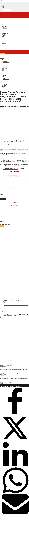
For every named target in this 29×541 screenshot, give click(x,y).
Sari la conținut (2, 0)
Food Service (3, 46)
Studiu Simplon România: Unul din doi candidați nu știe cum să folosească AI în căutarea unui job (13, 369)
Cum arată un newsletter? (14, 205)
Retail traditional (5, 22)
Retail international (6, 62)
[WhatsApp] (15, 493)
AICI (18, 173)
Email (1, 195)
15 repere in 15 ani (5, 33)
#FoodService (12, 169)
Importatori (5, 27)
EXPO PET (4, 35)
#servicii (16, 169)
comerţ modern (2, 161)
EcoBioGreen (3, 40)
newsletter (17, 171)
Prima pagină (3, 2)
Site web (1, 197)
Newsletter (3, 6)
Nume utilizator (2, 221)
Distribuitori (5, 28)
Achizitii (4, 78)
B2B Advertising (4, 5)
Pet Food (4, 23)
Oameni (3, 39)
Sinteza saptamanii (6, 79)
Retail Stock (5, 44)
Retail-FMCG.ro (7, 386)
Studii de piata (5, 45)
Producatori (5, 26)
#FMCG (4, 169)
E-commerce (3, 70)
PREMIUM (3, 30)
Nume (1, 194)
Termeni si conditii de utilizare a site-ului (14, 386)
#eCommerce (8, 169)
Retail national (5, 61)
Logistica (4, 43)
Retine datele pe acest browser (5, 224)
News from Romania (6, 48)
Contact (3, 7)
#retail (19, 168)
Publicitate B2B (4, 4)
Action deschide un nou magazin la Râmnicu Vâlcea (7, 382)
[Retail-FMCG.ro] (5, 52)
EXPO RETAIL (5, 34)
